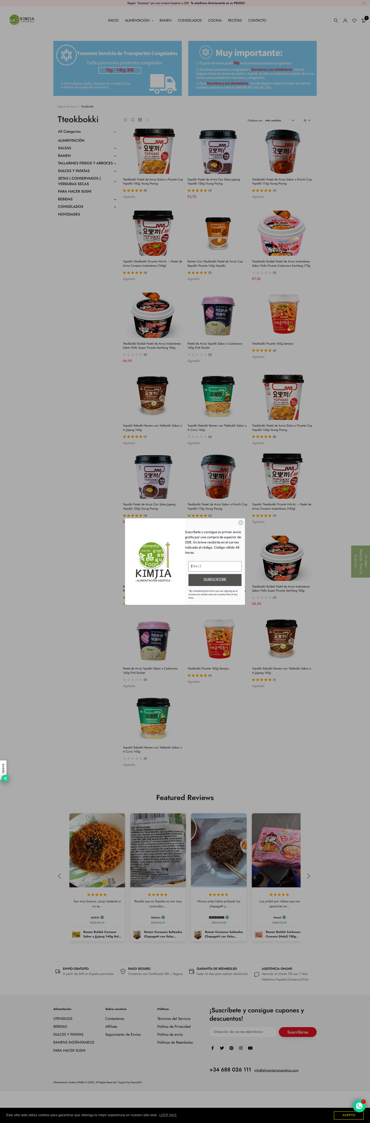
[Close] (240, 522)
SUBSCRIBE (215, 579)
